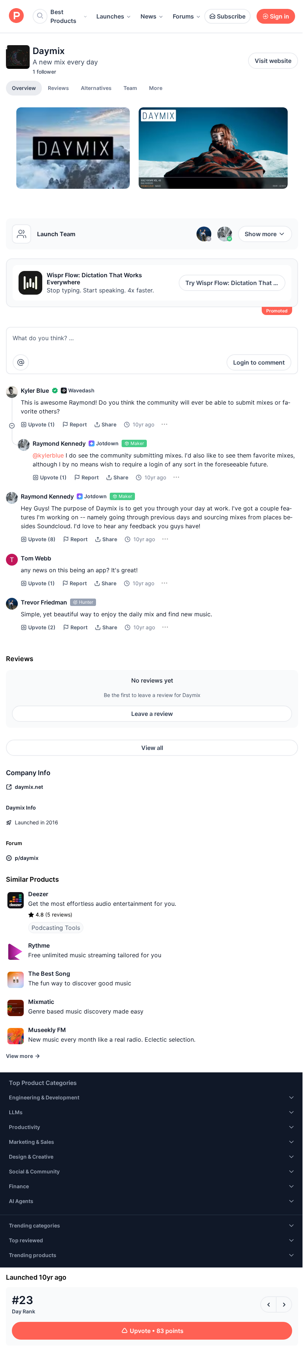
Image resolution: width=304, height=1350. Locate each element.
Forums (183, 16)
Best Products (63, 16)
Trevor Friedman (44, 602)
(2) (42, 627)
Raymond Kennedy (59, 443)
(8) (42, 539)
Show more (261, 234)
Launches (110, 16)
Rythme (39, 945)
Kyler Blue (35, 390)
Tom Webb (36, 558)
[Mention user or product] (21, 362)
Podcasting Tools (56, 927)
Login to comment (259, 362)
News (148, 16)
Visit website (273, 60)
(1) (41, 424)
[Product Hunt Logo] (16, 16)
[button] (155, 87)
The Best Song (49, 973)
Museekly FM (47, 1030)
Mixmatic (41, 1001)
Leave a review (152, 713)
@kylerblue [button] (48, 455)
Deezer (38, 894)
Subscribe (231, 16)
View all (152, 747)
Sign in (279, 16)
